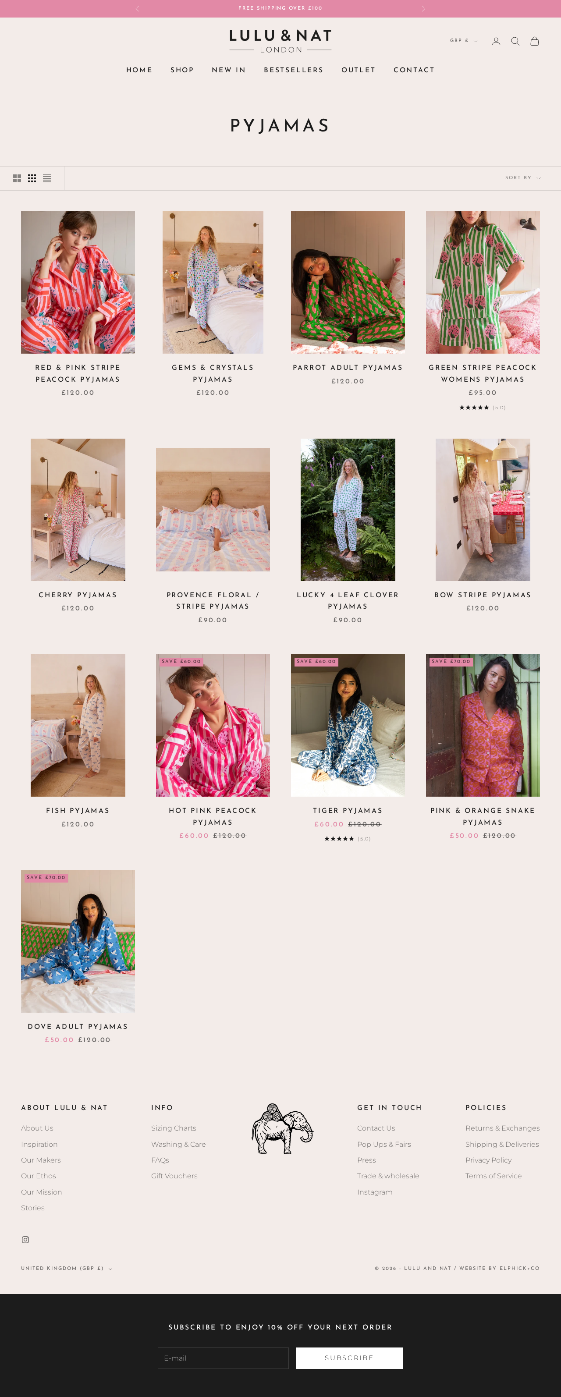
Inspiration (39, 1144)
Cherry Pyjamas (78, 595)
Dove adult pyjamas (78, 1027)
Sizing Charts (173, 1128)
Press (366, 1160)
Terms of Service (493, 1176)
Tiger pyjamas (348, 811)
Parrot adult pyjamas (348, 368)
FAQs (160, 1160)
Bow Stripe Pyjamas (483, 595)
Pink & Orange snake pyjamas (483, 817)
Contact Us (376, 1128)
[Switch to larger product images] (17, 178)
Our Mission (41, 1192)
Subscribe (349, 1358)
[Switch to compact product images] (47, 178)
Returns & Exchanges (502, 1128)
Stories (33, 1208)
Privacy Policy (488, 1160)
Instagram (375, 1192)
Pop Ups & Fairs (384, 1144)
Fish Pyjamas (78, 811)
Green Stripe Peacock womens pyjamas (483, 374)
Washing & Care (178, 1144)
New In (229, 70)
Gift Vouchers (174, 1176)
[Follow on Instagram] (25, 1239)
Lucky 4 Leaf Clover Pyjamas (348, 601)
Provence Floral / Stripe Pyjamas (213, 601)
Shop (182, 70)
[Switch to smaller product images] (32, 178)
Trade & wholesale (388, 1176)
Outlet (358, 70)
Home (139, 70)
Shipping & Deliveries (502, 1144)
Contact (414, 70)
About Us (37, 1128)
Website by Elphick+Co (499, 1268)
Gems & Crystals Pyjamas (213, 374)
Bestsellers (294, 70)
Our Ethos (38, 1176)
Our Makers (41, 1160)
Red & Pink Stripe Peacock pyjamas (78, 374)
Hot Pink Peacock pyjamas (213, 817)
